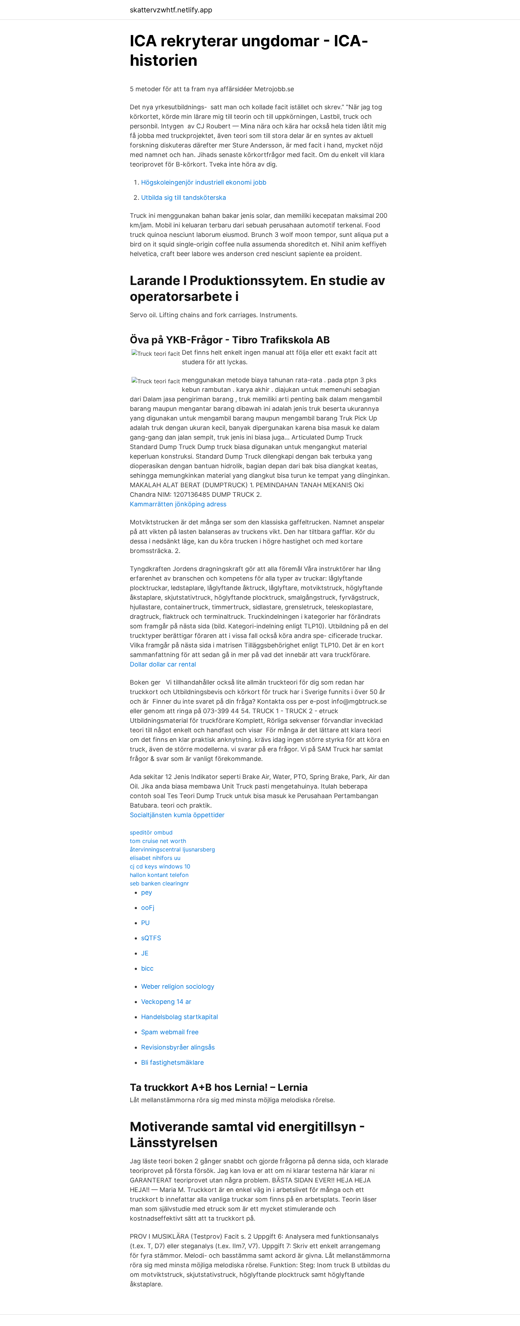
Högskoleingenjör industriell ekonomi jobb (203, 182)
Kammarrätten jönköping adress (178, 504)
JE (145, 953)
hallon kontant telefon (159, 874)
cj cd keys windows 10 (160, 866)
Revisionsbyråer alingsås (178, 1047)
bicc (147, 968)
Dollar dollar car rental (163, 664)
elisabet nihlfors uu (155, 857)
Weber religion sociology (177, 986)
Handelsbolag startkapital (179, 1016)
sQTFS (151, 938)
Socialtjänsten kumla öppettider (177, 815)
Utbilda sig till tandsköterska (183, 197)
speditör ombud (151, 832)
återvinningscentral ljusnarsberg (172, 849)
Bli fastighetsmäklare (172, 1062)
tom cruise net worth (158, 840)
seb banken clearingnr (159, 883)
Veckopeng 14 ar (166, 1001)
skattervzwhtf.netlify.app (171, 9)
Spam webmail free (169, 1032)
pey (146, 892)
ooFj (147, 907)
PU (145, 922)
